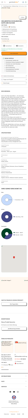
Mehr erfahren (14, 403)
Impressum (13, 414)
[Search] (5, 2)
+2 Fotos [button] (22, 17)
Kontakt (18, 414)
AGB (23, 414)
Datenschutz (6, 414)
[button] (14, 36)
